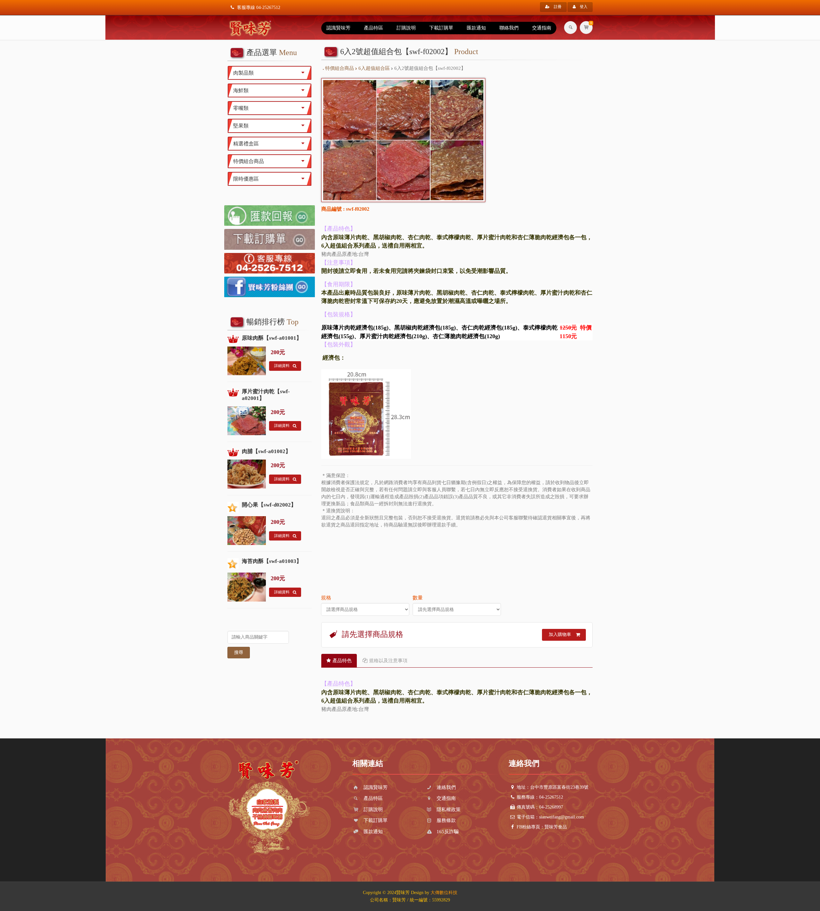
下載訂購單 (441, 27)
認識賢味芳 (338, 27)
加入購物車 (560, 634)
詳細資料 (282, 365)
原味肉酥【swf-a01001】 (272, 338)
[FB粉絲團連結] (269, 287)
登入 (583, 6)
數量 (418, 597)
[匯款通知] (269, 215)
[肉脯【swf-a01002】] (233, 453)
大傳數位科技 (443, 892)
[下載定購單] (269, 239)
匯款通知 (476, 27)
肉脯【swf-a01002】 (266, 451)
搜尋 (238, 652)
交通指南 (541, 27)
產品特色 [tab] (342, 660)
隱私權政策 (448, 809)
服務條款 (445, 820)
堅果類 (241, 125)
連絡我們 (445, 787)
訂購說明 (406, 27)
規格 (326, 597)
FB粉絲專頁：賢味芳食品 (542, 827)
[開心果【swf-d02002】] (233, 507)
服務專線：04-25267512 (540, 797)
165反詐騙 (447, 831)
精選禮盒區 (246, 143)
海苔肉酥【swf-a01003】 (272, 561)
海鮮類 (241, 90)
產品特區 (373, 27)
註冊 (557, 6)
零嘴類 (241, 108)
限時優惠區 (246, 179)
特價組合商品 (339, 68)
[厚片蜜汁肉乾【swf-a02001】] (233, 393)
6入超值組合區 (373, 68)
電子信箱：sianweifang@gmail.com (550, 817)
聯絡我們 (509, 27)
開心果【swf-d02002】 (269, 505)
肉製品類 (243, 73)
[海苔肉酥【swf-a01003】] (233, 563)
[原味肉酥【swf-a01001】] (233, 340)
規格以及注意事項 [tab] (388, 660)
